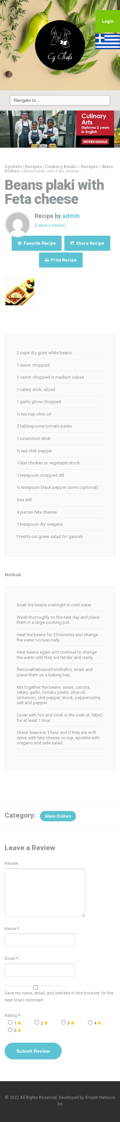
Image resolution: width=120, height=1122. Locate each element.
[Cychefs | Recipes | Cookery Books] (60, 45)
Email (10, 958)
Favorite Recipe (39, 243)
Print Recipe (63, 260)
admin (71, 215)
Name (10, 928)
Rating (12, 1015)
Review (11, 863)
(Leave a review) (50, 225)
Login (108, 21)
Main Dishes (58, 816)
